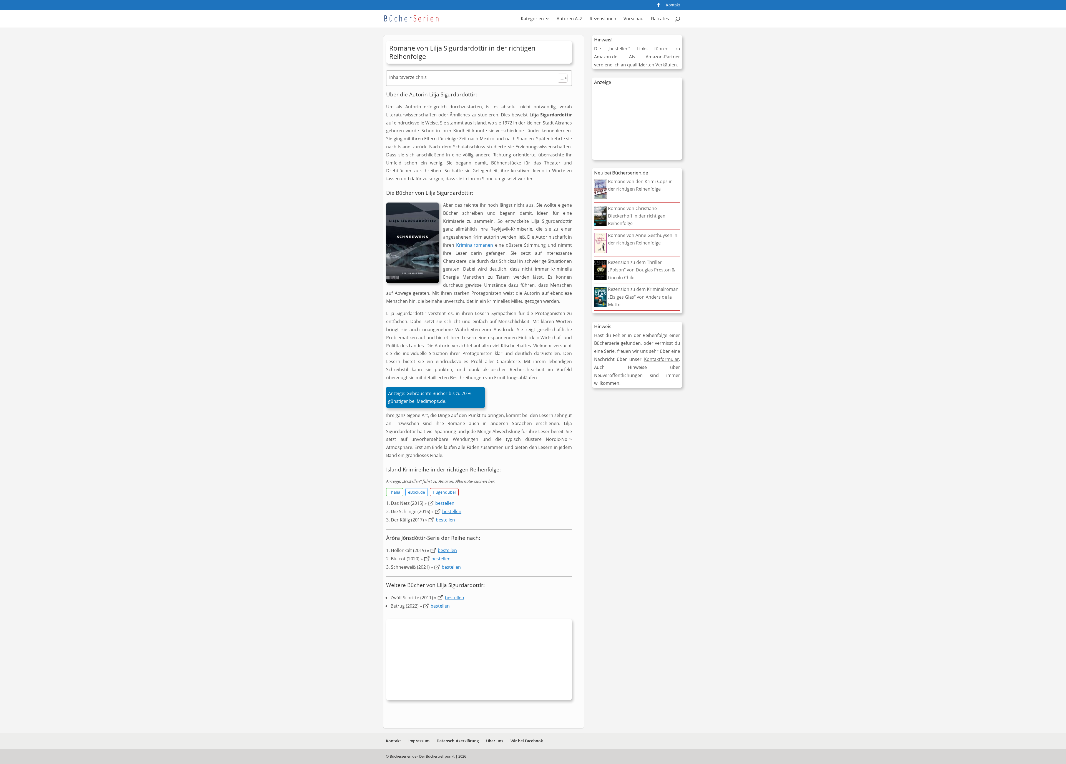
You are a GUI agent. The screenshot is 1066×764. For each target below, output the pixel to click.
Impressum (418, 740)
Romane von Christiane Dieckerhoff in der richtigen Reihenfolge (636, 215)
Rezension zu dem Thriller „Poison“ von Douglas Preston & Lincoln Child (641, 269)
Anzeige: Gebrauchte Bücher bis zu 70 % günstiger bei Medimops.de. (429, 397)
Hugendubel (444, 492)
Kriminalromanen (474, 245)
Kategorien (532, 19)
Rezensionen (603, 19)
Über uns (494, 740)
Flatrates (660, 19)
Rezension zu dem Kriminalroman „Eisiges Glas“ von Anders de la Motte (643, 296)
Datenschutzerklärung (458, 740)
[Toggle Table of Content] (560, 78)
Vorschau (633, 19)
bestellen (444, 503)
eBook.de (416, 492)
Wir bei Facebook (527, 740)
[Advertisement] (479, 661)
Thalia (394, 492)
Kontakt (673, 5)
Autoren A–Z (569, 19)
